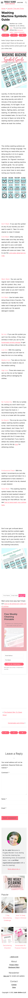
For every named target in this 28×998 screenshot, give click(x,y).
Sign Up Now (22, 596)
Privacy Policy (14, 964)
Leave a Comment (19, 32)
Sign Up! (6, 976)
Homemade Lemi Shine (16, 723)
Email (3, 808)
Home (3, 8)
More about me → (14, 869)
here (16, 444)
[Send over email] (23, 35)
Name (4, 799)
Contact (14, 984)
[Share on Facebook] (14, 35)
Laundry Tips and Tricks (15, 8)
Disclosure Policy (14, 967)
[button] (14, 638)
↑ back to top (14, 956)
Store (14, 987)
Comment (5, 772)
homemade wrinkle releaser (11, 342)
